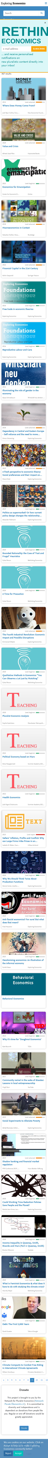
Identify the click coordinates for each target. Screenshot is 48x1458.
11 (42, 1380)
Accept (18, 1453)
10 (37, 1380)
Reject (8, 1453)
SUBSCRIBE (39, 49)
